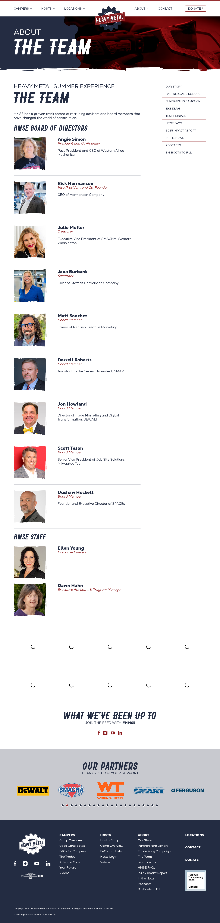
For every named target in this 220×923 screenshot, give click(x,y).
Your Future (67, 867)
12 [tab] (112, 805)
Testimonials (176, 116)
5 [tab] (80, 805)
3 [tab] (71, 805)
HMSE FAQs (174, 123)
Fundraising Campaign (183, 101)
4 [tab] (76, 805)
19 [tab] (143, 805)
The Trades (67, 857)
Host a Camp (109, 840)
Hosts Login (108, 857)
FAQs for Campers (72, 851)
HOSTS (46, 8)
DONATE (194, 8)
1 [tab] (62, 805)
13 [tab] (116, 805)
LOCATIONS (73, 8)
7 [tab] (89, 805)
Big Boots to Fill (179, 152)
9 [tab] (98, 805)
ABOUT (140, 8)
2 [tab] (67, 805)
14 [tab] (121, 805)
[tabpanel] (33, 790)
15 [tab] (125, 805)
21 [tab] (152, 805)
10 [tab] (103, 805)
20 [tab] (148, 805)
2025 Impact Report (181, 130)
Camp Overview (70, 840)
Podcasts (173, 145)
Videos (64, 873)
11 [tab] (107, 805)
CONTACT (165, 8)
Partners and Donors (183, 94)
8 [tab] (94, 805)
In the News (175, 138)
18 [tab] (139, 805)
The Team (173, 108)
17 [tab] (134, 805)
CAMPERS (21, 8)
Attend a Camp (70, 862)
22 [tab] (157, 805)
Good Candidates (72, 846)
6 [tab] (85, 805)
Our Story (174, 86)
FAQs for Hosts (111, 851)
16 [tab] (130, 805)
